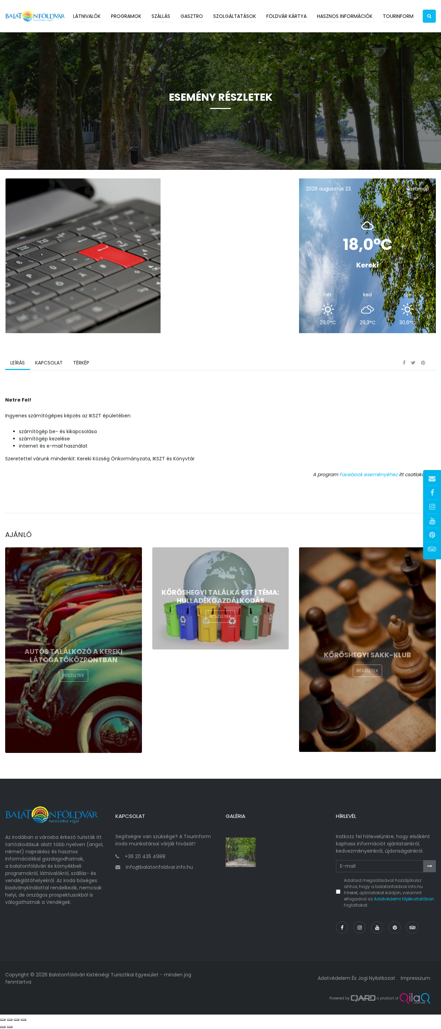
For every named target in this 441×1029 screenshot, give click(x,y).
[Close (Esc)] (3, 1020)
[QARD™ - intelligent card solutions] (363, 998)
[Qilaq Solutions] (415, 998)
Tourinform (398, 16)
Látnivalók (87, 16)
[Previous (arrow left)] (3, 1027)
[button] (429, 16)
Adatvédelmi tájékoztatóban (404, 899)
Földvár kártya (286, 16)
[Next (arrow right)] (9, 1027)
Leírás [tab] (17, 362)
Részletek (73, 675)
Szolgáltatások (234, 16)
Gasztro (192, 16)
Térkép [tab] (81, 362)
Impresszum (415, 978)
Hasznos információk (344, 16)
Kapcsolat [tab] (49, 362)
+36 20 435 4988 (145, 856)
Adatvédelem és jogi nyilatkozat (356, 978)
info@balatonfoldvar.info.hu (159, 867)
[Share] (9, 1020)
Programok (126, 16)
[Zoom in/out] (23, 1020)
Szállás (161, 16)
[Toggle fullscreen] (16, 1020)
